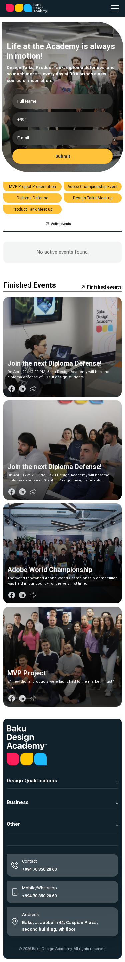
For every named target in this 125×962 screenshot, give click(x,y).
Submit (62, 156)
